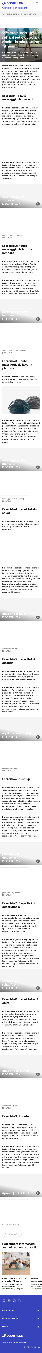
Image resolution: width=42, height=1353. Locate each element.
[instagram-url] (19, 1301)
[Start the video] (38, 204)
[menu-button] (37, 3)
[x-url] (9, 1301)
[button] (14, 224)
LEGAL (5, 1326)
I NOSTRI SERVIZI (10, 1318)
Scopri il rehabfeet (12, 1234)
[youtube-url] (14, 1301)
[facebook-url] (4, 1301)
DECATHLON (8, 1310)
